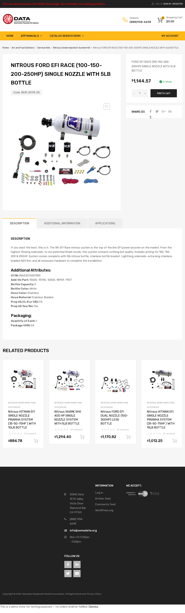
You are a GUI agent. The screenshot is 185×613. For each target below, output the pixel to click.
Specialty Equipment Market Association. (43, 594)
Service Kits (43, 47)
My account (170, 35)
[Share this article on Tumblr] (150, 117)
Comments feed (105, 504)
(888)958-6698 (138, 22)
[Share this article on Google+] (163, 111)
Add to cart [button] (36, 441)
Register (178, 4)
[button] (107, 106)
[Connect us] (68, 564)
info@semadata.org (83, 530)
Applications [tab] (105, 223)
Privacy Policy (94, 594)
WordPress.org (104, 510)
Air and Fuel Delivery (23, 47)
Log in (99, 492)
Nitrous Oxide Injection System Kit (71, 47)
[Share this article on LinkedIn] (169, 111)
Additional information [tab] (62, 223)
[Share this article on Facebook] (150, 111)
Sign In (167, 4)
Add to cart (163, 93)
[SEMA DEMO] (21, 23)
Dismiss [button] (93, 606)
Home (10, 35)
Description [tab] (19, 223)
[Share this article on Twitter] (156, 111)
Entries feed (103, 498)
